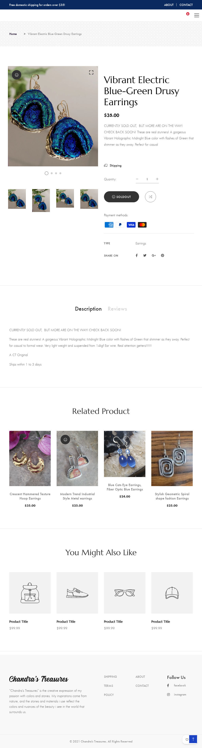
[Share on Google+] (154, 255)
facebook (180, 685)
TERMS (108, 686)
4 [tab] (60, 173)
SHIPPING (110, 677)
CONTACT (186, 5)
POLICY (109, 695)
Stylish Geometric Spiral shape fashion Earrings (172, 496)
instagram (180, 694)
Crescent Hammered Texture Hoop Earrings (30, 496)
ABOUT (169, 5)
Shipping (115, 165)
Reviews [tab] (117, 308)
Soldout (123, 197)
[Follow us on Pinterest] (162, 255)
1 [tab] (46, 173)
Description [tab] (88, 308)
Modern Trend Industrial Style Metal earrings (77, 496)
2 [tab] (52, 173)
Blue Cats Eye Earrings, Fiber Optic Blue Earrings (125, 487)
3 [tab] (56, 173)
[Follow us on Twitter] (144, 255)
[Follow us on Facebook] (137, 255)
